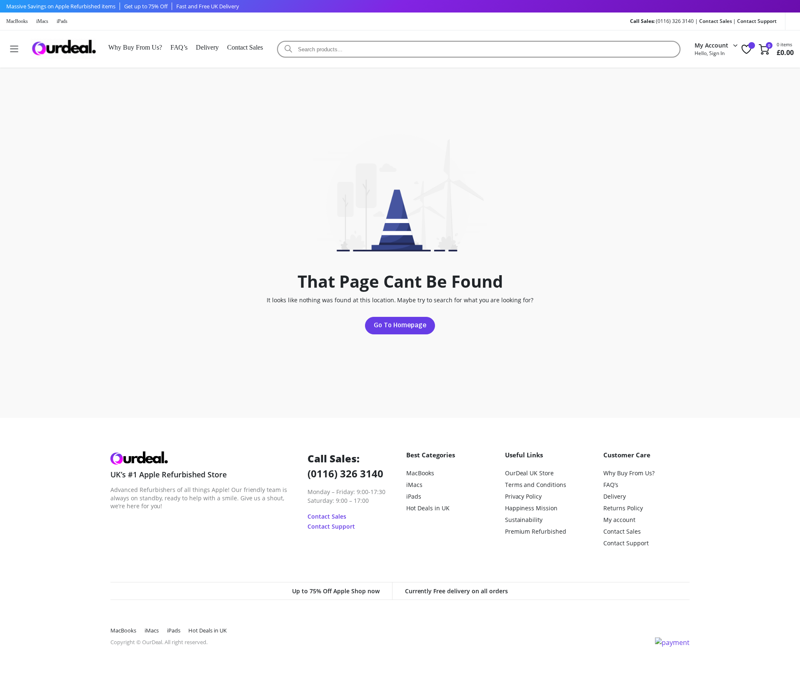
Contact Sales (715, 21)
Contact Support (757, 21)
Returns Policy (623, 508)
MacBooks (17, 21)
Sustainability (524, 520)
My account (619, 520)
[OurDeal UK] (63, 49)
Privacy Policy (523, 496)
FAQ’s (179, 47)
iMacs (42, 21)
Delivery (207, 47)
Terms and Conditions (535, 485)
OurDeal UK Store (529, 473)
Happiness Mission (531, 508)
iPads (62, 21)
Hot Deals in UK (428, 508)
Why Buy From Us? (135, 47)
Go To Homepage (400, 325)
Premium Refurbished (535, 531)
